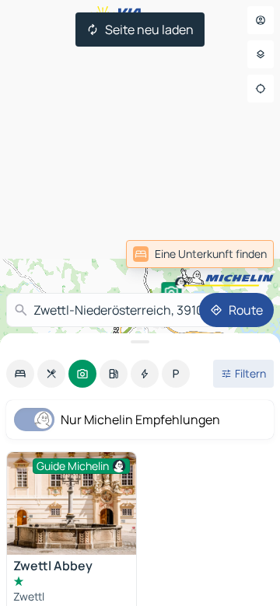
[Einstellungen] (260, 54)
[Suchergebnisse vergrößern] (140, 341)
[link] (239, 254)
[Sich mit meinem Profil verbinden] (260, 20)
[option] (20, 374)
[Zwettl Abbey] (71, 503)
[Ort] (260, 89)
